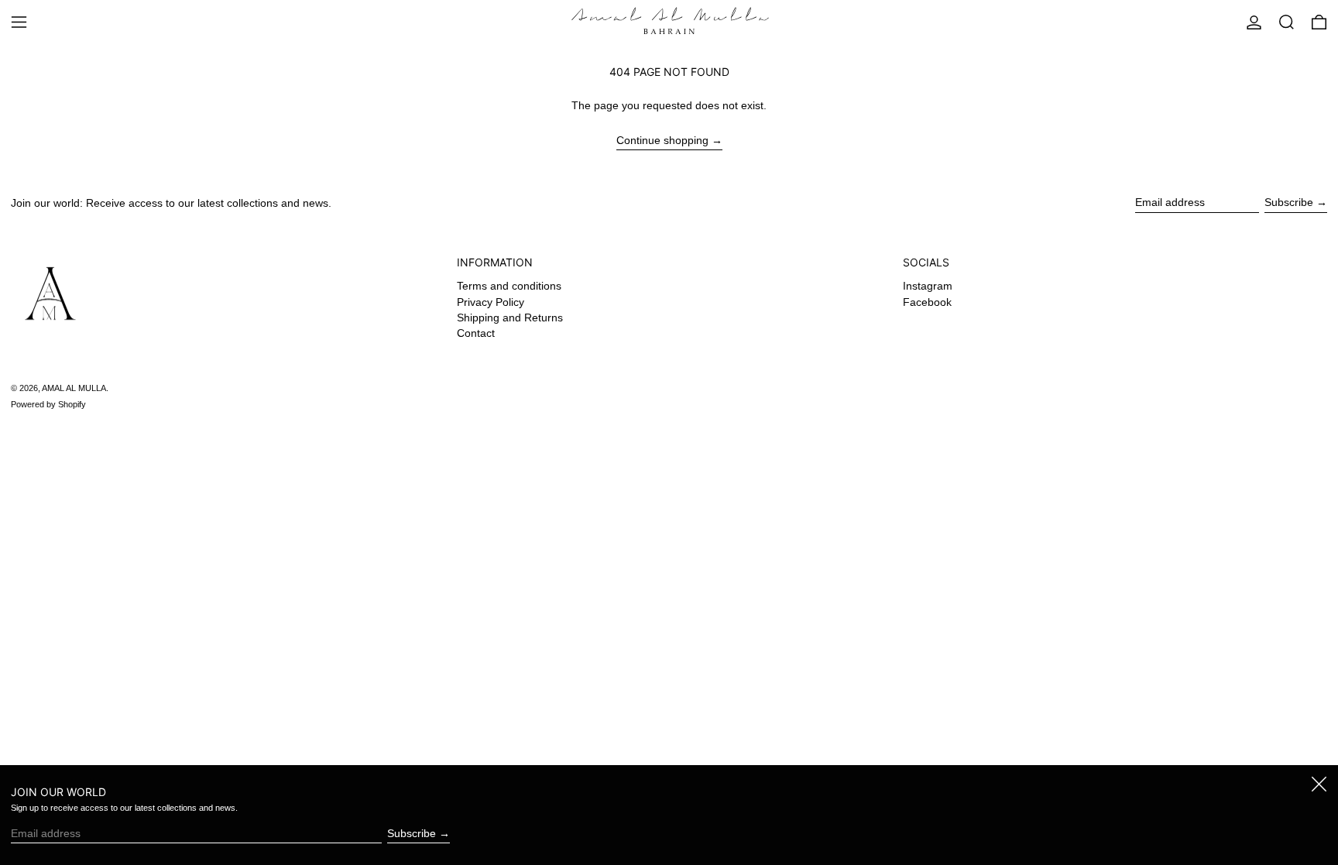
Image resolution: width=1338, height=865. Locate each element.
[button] (1286, 22)
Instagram (927, 286)
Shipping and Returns (510, 317)
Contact (476, 333)
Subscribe (1288, 202)
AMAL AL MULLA (74, 388)
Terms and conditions (509, 286)
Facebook (927, 302)
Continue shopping (662, 140)
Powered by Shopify (48, 404)
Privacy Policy (490, 302)
